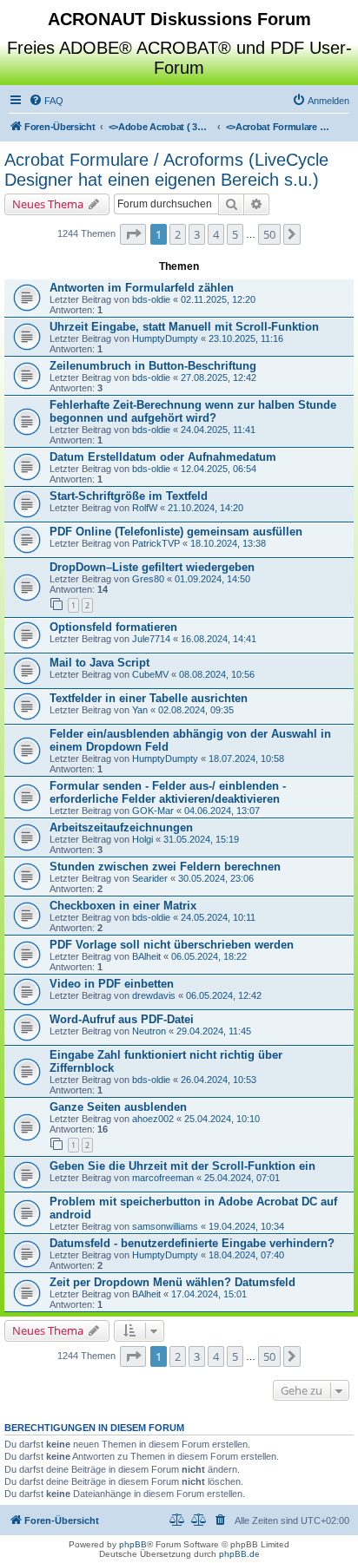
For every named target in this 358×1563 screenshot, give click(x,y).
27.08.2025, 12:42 (218, 377)
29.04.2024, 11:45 (213, 1031)
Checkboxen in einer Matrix (123, 905)
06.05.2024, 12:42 (224, 995)
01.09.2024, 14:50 (212, 579)
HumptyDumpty (165, 338)
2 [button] (178, 234)
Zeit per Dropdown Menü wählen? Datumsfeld (172, 1282)
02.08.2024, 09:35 (196, 710)
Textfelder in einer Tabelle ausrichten (149, 698)
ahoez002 (153, 1118)
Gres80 (148, 579)
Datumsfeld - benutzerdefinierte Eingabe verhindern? (192, 1243)
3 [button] (197, 234)
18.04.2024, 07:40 (246, 1255)
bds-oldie (151, 299)
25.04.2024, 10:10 (222, 1118)
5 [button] (235, 234)
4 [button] (216, 234)
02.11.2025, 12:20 (218, 299)
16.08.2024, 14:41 (218, 639)
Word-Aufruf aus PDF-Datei (122, 1019)
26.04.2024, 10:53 (218, 1079)
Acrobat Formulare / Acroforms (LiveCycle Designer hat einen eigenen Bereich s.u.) (166, 169)
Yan (140, 710)
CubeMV (150, 674)
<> (161, 126)
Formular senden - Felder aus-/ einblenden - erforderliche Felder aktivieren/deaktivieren (168, 792)
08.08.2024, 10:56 (217, 674)
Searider (150, 878)
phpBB (133, 1544)
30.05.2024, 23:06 (216, 878)
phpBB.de (239, 1554)
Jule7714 (151, 639)
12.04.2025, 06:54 (218, 468)
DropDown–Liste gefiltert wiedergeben (152, 567)
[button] (133, 234)
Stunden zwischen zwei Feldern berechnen (165, 866)
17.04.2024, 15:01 (209, 1294)
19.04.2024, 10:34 (246, 1226)
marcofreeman (163, 1177)
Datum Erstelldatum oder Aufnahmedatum (163, 456)
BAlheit (146, 956)
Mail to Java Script (99, 662)
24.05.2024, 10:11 (218, 917)
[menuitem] (46, 100)
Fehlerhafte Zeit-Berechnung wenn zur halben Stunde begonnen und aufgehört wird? (193, 411)
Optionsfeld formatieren (113, 627)
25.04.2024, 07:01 (242, 1177)
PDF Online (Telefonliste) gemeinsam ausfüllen (176, 531)
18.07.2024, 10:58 (246, 758)
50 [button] (269, 234)
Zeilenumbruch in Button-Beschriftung (153, 365)
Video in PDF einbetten (112, 983)
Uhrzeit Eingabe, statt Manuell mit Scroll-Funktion (184, 326)
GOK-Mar (153, 810)
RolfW (144, 507)
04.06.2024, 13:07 (222, 810)
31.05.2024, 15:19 (201, 839)
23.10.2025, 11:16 (246, 338)
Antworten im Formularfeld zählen (142, 287)
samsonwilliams (165, 1226)
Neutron (149, 1031)
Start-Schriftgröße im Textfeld (129, 495)
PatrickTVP (156, 543)
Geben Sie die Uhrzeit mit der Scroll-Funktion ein (182, 1165)
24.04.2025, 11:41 (218, 429)
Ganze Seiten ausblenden (118, 1106)
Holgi (142, 839)
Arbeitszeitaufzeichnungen (121, 827)
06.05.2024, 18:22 (209, 956)
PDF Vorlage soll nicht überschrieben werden (172, 944)
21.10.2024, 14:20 (205, 507)
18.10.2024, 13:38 (228, 543)
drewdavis (154, 995)
